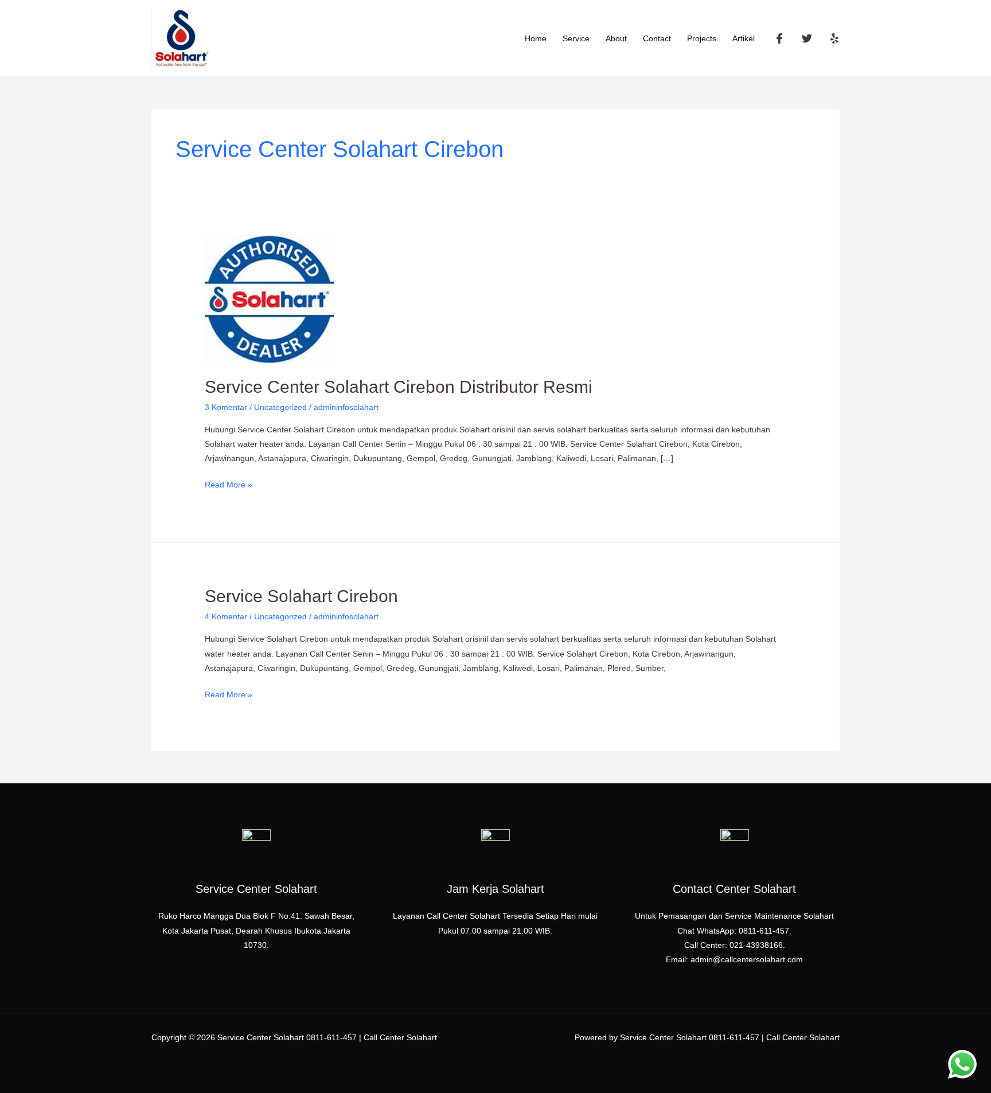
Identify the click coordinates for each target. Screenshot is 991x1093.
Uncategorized (280, 407)
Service (576, 38)
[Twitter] (807, 38)
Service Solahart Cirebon (301, 596)
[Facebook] (779, 38)
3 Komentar (226, 407)
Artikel (743, 38)
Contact (657, 38)
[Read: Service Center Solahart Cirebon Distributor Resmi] (269, 298)
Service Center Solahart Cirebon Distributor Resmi (398, 386)
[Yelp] (834, 38)
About (616, 38)
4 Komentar (226, 616)
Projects (701, 38)
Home (536, 38)
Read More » (228, 483)
